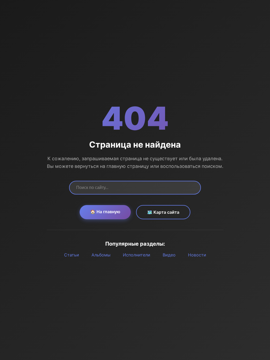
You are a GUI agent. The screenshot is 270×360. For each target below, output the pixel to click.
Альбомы (100, 254)
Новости (197, 254)
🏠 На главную (105, 211)
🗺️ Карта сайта (163, 212)
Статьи (71, 254)
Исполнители (136, 254)
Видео (169, 254)
